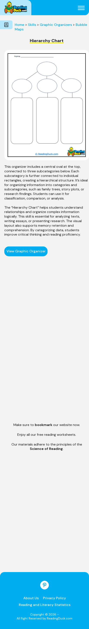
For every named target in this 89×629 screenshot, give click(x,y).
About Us (31, 598)
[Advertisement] (46, 293)
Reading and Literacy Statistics (44, 604)
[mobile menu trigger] (81, 7)
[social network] (44, 585)
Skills (32, 24)
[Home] (15, 8)
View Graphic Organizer (26, 251)
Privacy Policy (54, 598)
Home (19, 24)
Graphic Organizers (56, 24)
